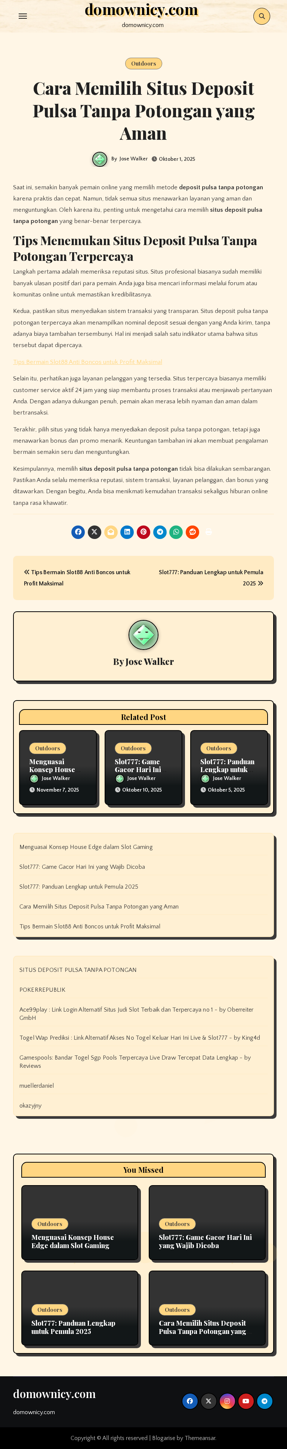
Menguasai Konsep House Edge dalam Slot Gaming (86, 847)
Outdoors (143, 63)
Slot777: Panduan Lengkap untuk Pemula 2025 (227, 769)
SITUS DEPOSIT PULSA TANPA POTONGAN (78, 970)
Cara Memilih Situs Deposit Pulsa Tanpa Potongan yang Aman (99, 906)
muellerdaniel (36, 1085)
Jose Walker (134, 159)
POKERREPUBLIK (42, 989)
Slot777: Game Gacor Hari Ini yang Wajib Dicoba (82, 867)
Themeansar (200, 1438)
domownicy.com (54, 1393)
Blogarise (163, 1438)
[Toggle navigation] (23, 16)
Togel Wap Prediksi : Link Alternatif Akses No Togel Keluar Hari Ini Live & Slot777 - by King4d (139, 1037)
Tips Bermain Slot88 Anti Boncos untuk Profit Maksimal (87, 362)
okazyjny (30, 1105)
